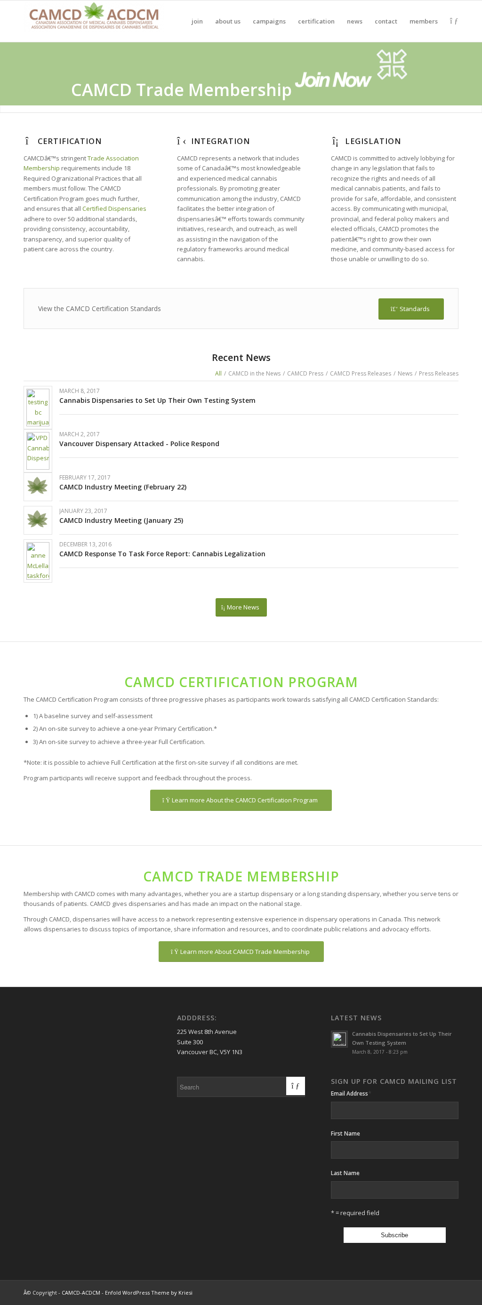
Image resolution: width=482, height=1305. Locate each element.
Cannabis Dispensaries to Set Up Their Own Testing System (157, 400)
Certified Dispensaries (114, 208)
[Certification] (28, 141)
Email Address (351, 1093)
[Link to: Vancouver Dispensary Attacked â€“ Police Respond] (37, 451)
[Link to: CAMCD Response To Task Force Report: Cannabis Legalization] (37, 561)
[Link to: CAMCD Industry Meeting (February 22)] (37, 485)
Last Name (345, 1173)
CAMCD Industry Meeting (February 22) (122, 486)
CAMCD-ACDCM (81, 1292)
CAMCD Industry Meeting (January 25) (121, 520)
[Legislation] (336, 141)
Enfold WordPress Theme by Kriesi (149, 1292)
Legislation (373, 141)
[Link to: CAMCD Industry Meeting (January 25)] (37, 519)
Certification (70, 141)
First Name (345, 1133)
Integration (220, 141)
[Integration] (182, 141)
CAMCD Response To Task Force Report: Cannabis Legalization (162, 553)
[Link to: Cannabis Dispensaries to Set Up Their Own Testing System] (37, 407)
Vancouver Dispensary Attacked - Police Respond (139, 443)
